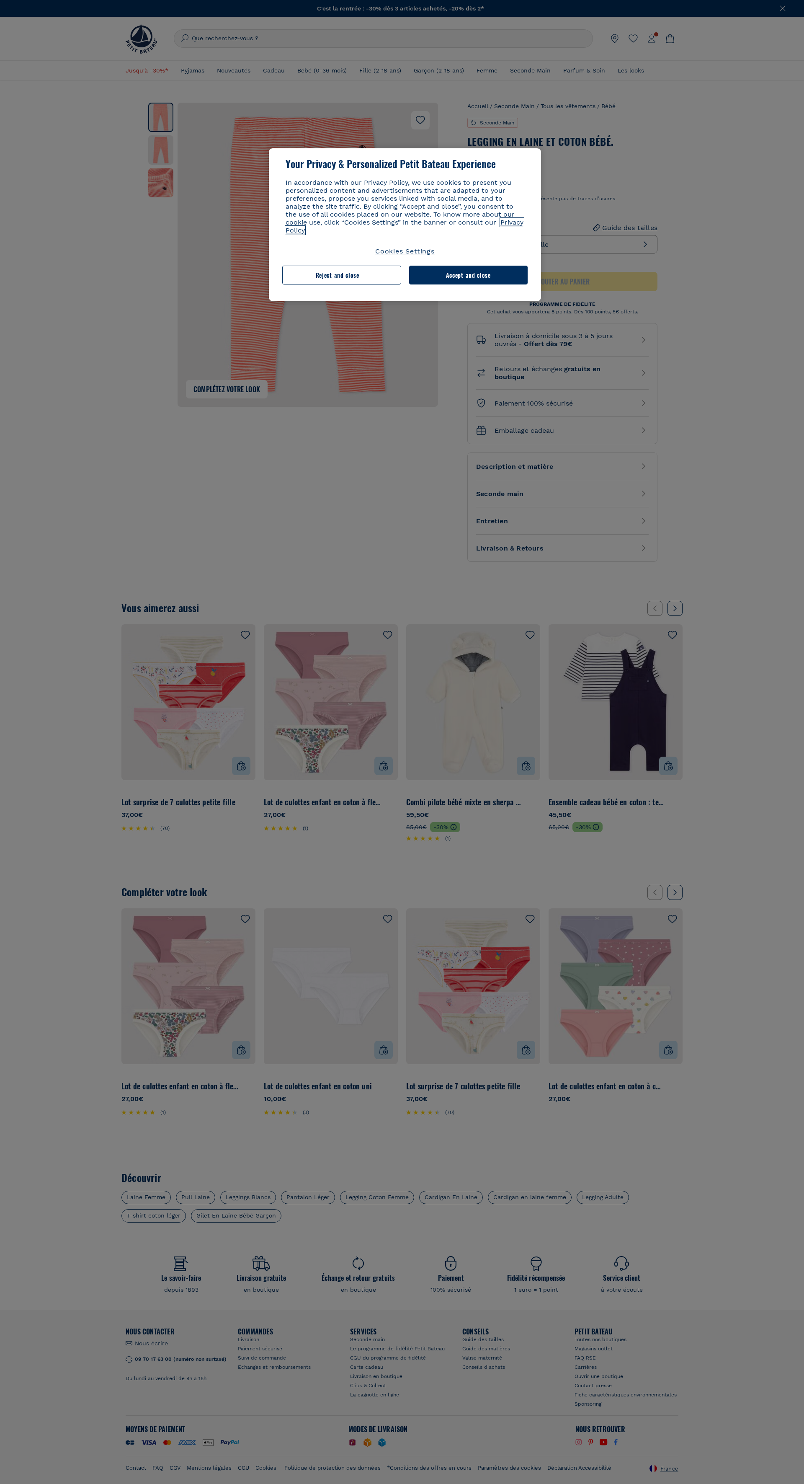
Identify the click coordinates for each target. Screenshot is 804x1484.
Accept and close (468, 275)
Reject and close (337, 275)
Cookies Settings (405, 251)
